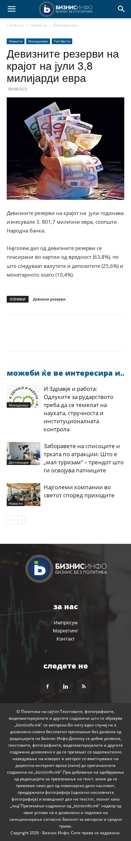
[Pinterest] (44, 337)
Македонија (65, 25)
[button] (11, 9)
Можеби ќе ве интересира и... (66, 373)
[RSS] (83, 686)
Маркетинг (65, 630)
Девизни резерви (49, 299)
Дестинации (19, 462)
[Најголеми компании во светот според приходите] (23, 494)
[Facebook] (13, 337)
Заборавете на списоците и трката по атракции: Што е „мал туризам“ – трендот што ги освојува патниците (84, 458)
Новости (38, 25)
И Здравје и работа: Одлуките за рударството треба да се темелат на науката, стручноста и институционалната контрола (78, 409)
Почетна (15, 25)
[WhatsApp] (60, 337)
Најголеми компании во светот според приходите (79, 491)
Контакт (65, 638)
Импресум (66, 622)
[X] (29, 337)
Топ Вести (62, 41)
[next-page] (21, 520)
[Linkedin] (75, 337)
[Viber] (90, 337)
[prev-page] (11, 520)
